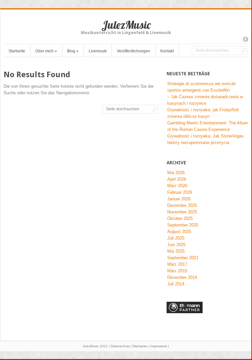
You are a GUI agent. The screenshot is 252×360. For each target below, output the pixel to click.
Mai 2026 (176, 172)
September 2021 (182, 257)
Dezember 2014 (182, 277)
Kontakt (167, 51)
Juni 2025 (176, 244)
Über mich (46, 51)
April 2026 (176, 179)
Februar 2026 (179, 192)
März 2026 (177, 185)
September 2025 (182, 225)
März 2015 (177, 270)
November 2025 (182, 211)
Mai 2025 (176, 251)
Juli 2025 (175, 238)
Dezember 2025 (182, 205)
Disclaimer (140, 346)
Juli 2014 (175, 283)
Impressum (159, 346)
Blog (73, 51)
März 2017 (177, 264)
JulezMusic (126, 25)
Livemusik (98, 51)
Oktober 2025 (180, 218)
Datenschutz (120, 346)
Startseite (17, 51)
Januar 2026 (178, 198)
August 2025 (179, 231)
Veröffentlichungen (133, 51)
